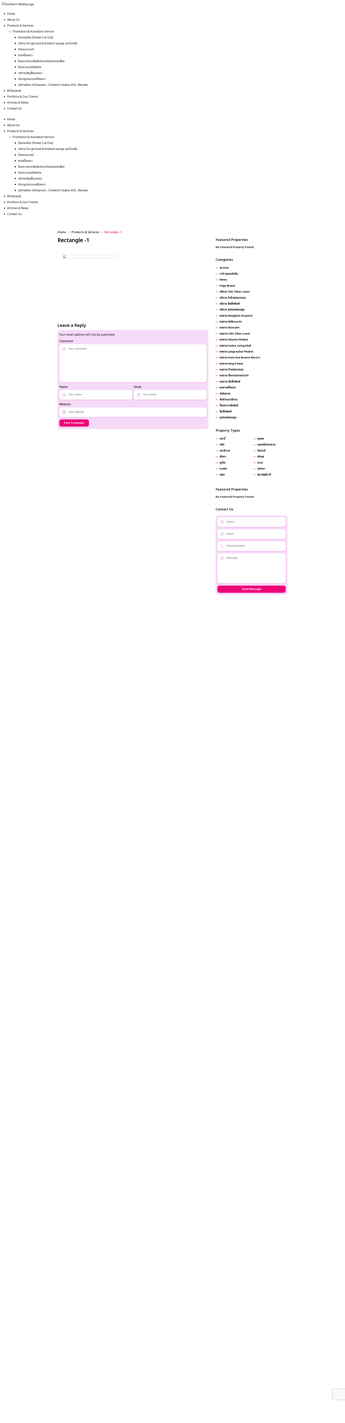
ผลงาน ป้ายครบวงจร (231, 370)
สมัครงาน (225, 394)
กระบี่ (222, 439)
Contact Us (14, 108)
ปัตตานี (261, 451)
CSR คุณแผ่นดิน (229, 274)
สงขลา (261, 469)
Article (224, 268)
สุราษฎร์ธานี (264, 475)
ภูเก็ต (223, 463)
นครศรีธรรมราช (266, 445)
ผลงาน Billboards (231, 322)
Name (63, 387)
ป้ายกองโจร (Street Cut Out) (35, 37)
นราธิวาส (225, 451)
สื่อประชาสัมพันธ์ (229, 405)
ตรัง (222, 445)
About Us (13, 20)
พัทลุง (260, 457)
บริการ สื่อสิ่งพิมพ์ (230, 304)
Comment (66, 341)
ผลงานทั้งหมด (228, 387)
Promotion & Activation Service (33, 31)
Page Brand (227, 286)
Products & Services (20, 26)
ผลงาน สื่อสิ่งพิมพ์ (230, 382)
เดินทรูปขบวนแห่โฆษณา (32, 79)
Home (11, 14)
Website (65, 404)
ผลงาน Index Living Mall (235, 346)
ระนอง (223, 469)
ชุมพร (260, 439)
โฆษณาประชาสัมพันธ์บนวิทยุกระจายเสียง (41, 61)
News (223, 280)
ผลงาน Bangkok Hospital (236, 316)
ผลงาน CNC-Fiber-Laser (235, 334)
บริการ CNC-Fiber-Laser (235, 292)
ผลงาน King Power (231, 364)
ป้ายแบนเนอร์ (26, 49)
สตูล (222, 475)
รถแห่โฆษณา (25, 55)
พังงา (223, 457)
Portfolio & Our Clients (22, 97)
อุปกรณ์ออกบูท (228, 417)
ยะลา (260, 463)
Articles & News (18, 103)
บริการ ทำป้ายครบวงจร (233, 298)
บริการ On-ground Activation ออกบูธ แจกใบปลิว (47, 43)
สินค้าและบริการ (229, 400)
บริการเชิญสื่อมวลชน (30, 73)
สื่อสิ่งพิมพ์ (226, 412)
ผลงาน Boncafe (229, 328)
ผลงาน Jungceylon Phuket (236, 352)
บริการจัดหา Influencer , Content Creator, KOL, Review (53, 85)
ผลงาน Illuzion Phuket (234, 340)
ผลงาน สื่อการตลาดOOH (234, 375)
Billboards (14, 91)
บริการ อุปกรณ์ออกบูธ (232, 310)
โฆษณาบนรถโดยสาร (29, 67)
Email (137, 387)
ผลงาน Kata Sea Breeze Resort (240, 358)
